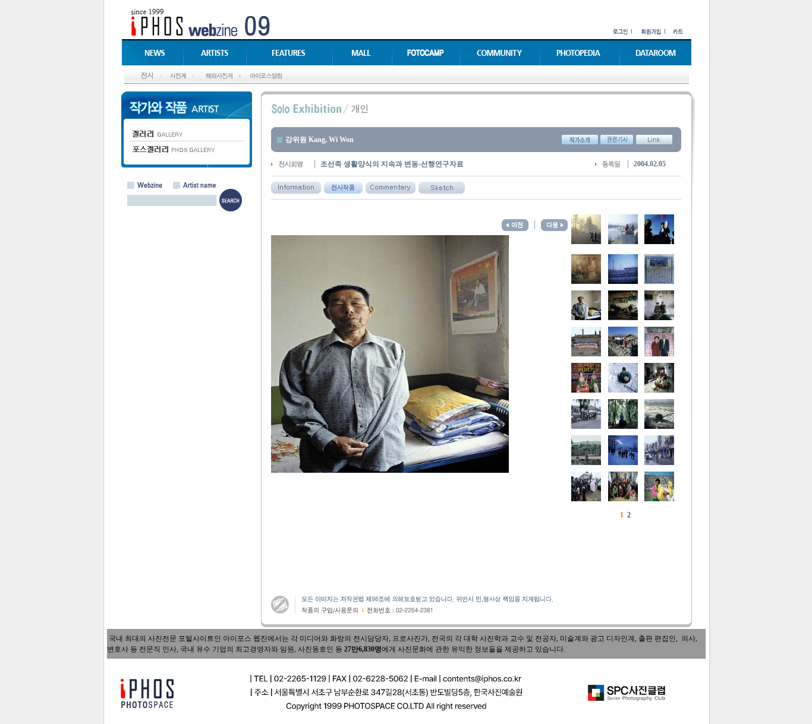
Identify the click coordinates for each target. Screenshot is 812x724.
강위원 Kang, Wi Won (319, 139)
